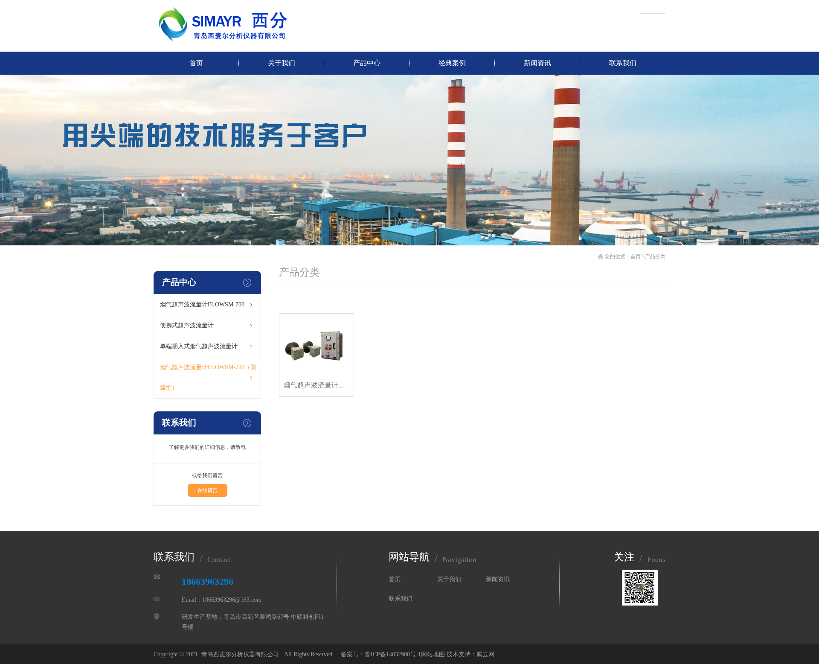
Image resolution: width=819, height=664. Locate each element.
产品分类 (655, 256)
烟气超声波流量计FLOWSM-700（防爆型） (208, 377)
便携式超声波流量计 (187, 325)
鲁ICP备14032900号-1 (393, 654)
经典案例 (452, 63)
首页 (196, 63)
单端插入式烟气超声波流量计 (199, 346)
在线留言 (207, 490)
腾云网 (485, 654)
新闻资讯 (537, 63)
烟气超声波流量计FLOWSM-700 (202, 304)
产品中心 (366, 63)
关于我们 (281, 63)
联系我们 (622, 63)
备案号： (351, 654)
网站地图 (433, 654)
